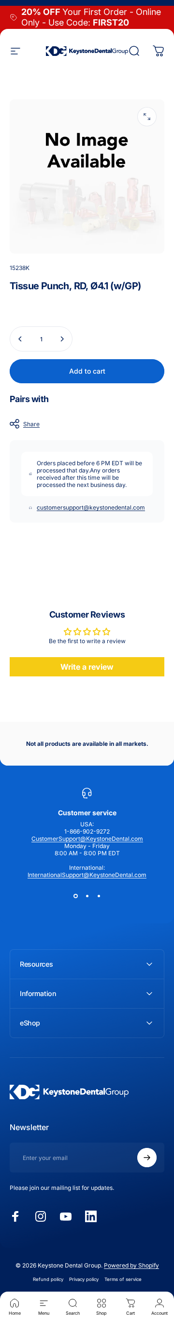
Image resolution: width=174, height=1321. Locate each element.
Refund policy (48, 1279)
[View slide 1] (75, 896)
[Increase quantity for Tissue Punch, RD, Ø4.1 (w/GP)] (62, 339)
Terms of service (123, 1279)
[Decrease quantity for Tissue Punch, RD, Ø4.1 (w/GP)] (20, 339)
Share (31, 424)
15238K (19, 267)
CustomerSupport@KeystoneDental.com (87, 838)
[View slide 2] (87, 896)
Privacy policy (84, 1279)
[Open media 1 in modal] (147, 116)
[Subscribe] (147, 1157)
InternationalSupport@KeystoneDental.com (87, 874)
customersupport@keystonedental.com (91, 507)
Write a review (87, 667)
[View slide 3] (98, 896)
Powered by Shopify (131, 1265)
